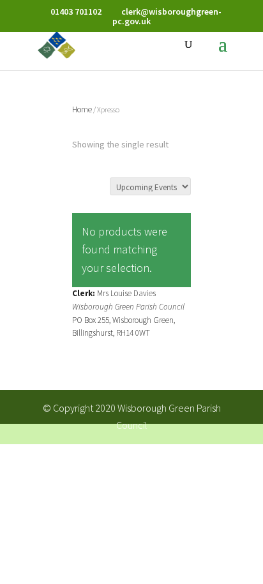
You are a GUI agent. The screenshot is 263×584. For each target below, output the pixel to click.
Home (82, 109)
